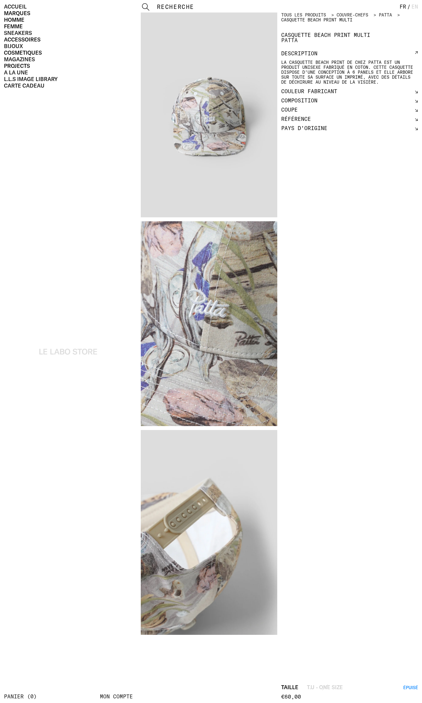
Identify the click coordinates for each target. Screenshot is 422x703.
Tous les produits (303, 14)
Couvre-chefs (352, 14)
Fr (403, 6)
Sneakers (18, 33)
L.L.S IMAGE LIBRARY (31, 79)
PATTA (385, 14)
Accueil (15, 6)
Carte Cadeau (24, 85)
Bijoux (13, 46)
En (414, 6)
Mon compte (116, 696)
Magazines (19, 59)
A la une (16, 72)
